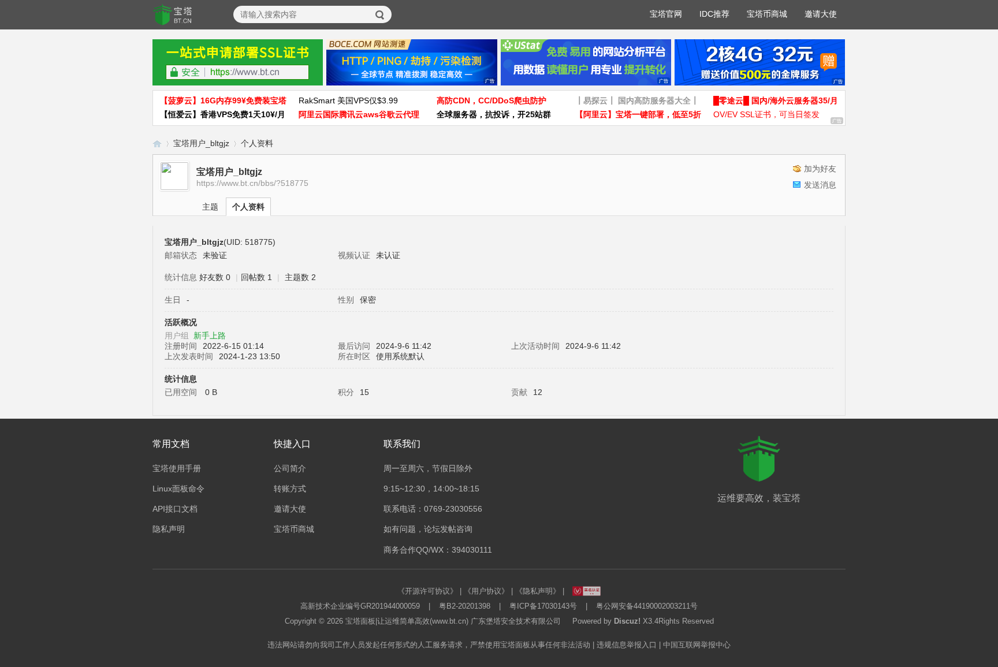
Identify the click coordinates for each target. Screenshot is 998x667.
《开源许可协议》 (427, 591)
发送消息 (820, 184)
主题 (210, 206)
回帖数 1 (256, 277)
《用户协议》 (486, 591)
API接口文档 (175, 508)
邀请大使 (821, 13)
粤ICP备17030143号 (543, 606)
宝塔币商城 (767, 13)
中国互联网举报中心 (697, 644)
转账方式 (290, 488)
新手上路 (209, 335)
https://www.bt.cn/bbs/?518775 (252, 183)
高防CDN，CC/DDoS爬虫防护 (491, 100)
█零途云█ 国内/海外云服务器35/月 (775, 100)
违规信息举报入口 (627, 644)
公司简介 (290, 468)
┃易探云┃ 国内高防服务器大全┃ (637, 100)
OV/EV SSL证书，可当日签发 (766, 114)
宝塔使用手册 (176, 468)
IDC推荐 (714, 13)
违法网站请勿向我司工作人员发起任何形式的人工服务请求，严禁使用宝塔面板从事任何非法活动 (428, 644)
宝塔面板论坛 (157, 143)
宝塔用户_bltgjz (201, 143)
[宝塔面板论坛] (172, 15)
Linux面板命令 (178, 488)
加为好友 (820, 168)
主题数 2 (300, 277)
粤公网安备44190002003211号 (647, 606)
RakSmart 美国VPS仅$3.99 (348, 100)
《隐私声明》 (537, 591)
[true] (380, 15)
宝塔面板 (360, 621)
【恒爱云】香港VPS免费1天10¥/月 (222, 114)
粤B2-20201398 (464, 606)
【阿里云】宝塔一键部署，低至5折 (638, 114)
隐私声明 (168, 529)
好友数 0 (214, 277)
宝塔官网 (666, 13)
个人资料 (248, 206)
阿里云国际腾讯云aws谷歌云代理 (359, 114)
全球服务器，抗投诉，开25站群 (494, 114)
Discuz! (627, 621)
